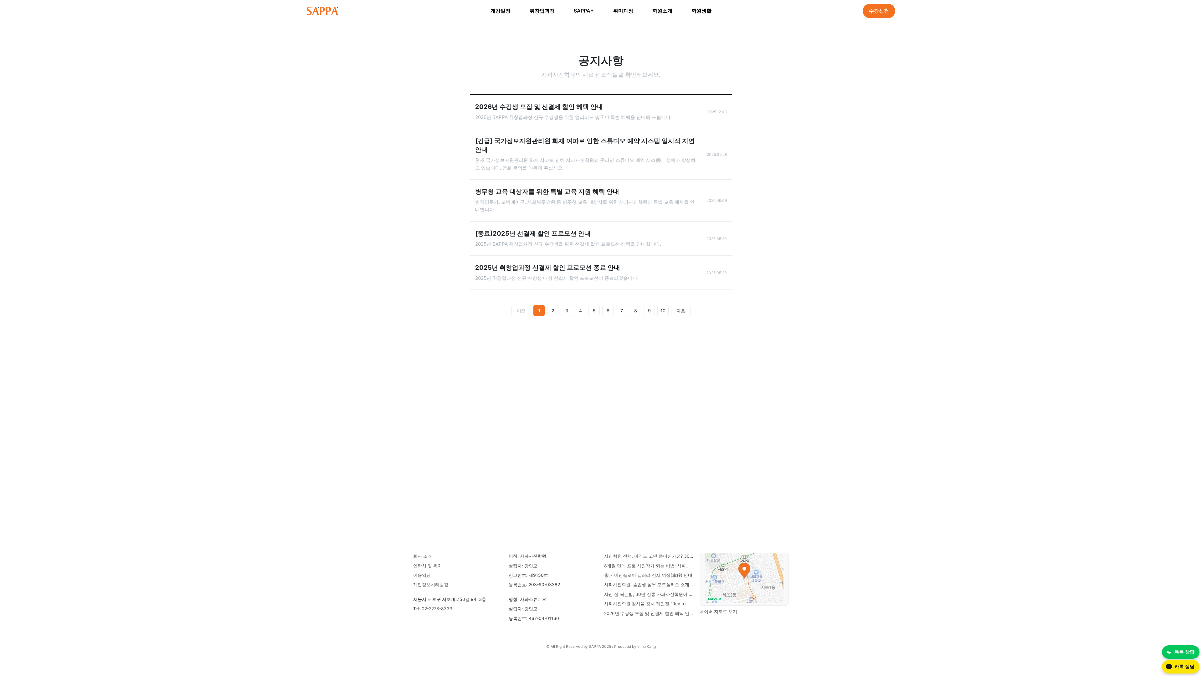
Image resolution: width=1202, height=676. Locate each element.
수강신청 (879, 11)
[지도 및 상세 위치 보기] (744, 579)
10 (662, 310)
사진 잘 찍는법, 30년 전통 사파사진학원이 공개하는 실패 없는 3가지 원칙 (648, 594)
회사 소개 (422, 556)
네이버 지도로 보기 (718, 611)
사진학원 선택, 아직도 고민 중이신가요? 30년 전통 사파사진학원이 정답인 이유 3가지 (648, 556)
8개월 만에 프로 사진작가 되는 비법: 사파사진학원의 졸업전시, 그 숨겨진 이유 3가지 (648, 565)
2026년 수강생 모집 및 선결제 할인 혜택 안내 (648, 613)
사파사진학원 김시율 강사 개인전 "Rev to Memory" (648, 603)
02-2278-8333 (437, 608)
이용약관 (422, 575)
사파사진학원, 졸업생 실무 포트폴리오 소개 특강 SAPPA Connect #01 (648, 584)
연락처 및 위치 (427, 565)
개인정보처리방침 (430, 584)
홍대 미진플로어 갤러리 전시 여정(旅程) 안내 (648, 575)
